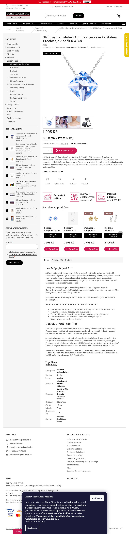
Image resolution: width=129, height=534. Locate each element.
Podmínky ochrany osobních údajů (82, 461)
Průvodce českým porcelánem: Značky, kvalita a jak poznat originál (32, 491)
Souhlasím (97, 498)
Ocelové (13, 71)
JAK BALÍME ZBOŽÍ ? (15, 483)
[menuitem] (11, 24)
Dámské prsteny (17, 88)
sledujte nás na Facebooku (21, 447)
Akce (9, 115)
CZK (108, 6)
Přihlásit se (14, 262)
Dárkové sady (13, 51)
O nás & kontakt (74, 442)
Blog (69, 468)
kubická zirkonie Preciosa (60, 396)
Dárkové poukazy (14, 118)
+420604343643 (16, 443)
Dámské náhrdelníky (19, 64)
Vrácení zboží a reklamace (79, 471)
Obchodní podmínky (76, 458)
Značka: (96, 47)
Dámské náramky (18, 77)
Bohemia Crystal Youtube (21, 454)
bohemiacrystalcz (18, 451)
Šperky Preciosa (14, 61)
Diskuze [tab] (68, 260)
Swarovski (12, 108)
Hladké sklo (12, 44)
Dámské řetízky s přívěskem (22, 84)
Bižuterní (14, 67)
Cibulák (10, 54)
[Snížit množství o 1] (52, 152)
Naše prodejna (73, 445)
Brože (12, 91)
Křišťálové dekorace (18, 98)
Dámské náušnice (17, 81)
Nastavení (32, 528)
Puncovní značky (74, 455)
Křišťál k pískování (15, 111)
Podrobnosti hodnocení (76, 47)
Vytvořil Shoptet (115, 528)
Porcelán (11, 57)
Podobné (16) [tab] (57, 260)
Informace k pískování (62, 7)
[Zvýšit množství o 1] (52, 149)
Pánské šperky (16, 94)
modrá (60, 378)
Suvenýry (11, 121)
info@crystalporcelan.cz (20, 440)
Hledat (78, 15)
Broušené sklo (13, 47)
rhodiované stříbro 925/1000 (62, 383)
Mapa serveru (73, 465)
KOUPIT (87, 2)
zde (43, 521)
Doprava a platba (74, 449)
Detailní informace (51, 172)
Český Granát (13, 104)
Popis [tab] (46, 260)
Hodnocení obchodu (76, 452)
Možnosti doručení (79, 143)
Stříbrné (14, 74)
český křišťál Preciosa (62, 390)
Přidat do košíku (66, 150)
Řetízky (13, 101)
